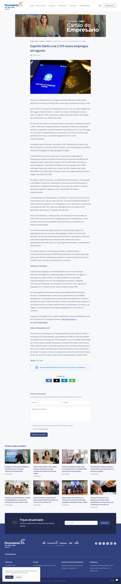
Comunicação (84, 6)
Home (32, 6)
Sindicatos (62, 6)
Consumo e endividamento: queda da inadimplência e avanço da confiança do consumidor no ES (17, 500)
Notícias (42, 41)
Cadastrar (104, 523)
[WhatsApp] (72, 380)
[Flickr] (115, 543)
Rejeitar (18, 577)
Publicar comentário (39, 435)
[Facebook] (49, 380)
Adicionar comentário (39, 409)
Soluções (51, 6)
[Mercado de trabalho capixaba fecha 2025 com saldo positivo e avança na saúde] (103, 456)
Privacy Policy (44, 429)
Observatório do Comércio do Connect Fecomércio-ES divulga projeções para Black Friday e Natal (74, 500)
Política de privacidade (59, 581)
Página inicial (34, 41)
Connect (73, 6)
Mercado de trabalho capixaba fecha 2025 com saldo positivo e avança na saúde (102, 469)
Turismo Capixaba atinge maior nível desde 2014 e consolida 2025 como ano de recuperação (74, 469)
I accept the (40, 429)
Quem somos (40, 6)
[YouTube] (107, 543)
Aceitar (9, 577)
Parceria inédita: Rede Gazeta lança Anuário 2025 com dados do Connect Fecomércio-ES (45, 500)
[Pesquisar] (100, 6)
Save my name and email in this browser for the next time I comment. (53, 425)
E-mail (65, 402)
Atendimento (109, 6)
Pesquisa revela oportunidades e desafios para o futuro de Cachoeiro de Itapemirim (17, 469)
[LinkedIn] (64, 380)
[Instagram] (104, 543)
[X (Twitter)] (57, 380)
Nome (34, 402)
